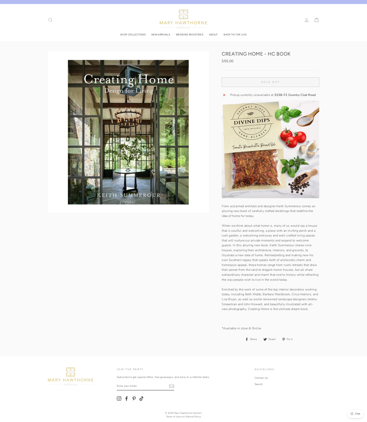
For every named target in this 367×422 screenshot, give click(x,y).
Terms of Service (175, 416)
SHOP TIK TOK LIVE (235, 34)
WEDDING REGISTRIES (189, 34)
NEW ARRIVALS (160, 34)
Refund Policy (193, 416)
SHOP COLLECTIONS (133, 34)
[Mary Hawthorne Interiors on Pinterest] (134, 398)
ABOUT (213, 34)
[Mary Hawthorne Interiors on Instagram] (119, 398)
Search (259, 384)
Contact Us (261, 378)
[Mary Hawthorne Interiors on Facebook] (126, 398)
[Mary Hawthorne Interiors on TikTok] (141, 398)
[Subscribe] (171, 386)
